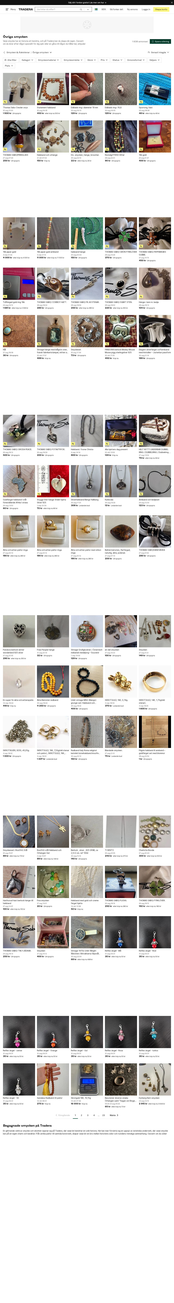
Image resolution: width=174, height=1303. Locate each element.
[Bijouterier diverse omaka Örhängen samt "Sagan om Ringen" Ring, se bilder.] (121, 1079)
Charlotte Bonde (146, 850)
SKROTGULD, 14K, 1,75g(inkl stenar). (152, 701)
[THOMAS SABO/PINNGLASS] (19, 136)
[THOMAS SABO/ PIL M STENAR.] (87, 284)
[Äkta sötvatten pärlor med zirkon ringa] (87, 531)
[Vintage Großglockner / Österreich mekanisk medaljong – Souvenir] (87, 631)
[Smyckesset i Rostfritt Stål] (19, 832)
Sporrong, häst (146, 107)
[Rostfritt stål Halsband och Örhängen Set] (53, 832)
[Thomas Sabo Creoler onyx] (19, 89)
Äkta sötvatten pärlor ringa (15, 550)
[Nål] (19, 331)
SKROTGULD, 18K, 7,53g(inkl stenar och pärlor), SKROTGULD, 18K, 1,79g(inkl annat (53, 752)
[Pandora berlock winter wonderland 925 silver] (19, 631)
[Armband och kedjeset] (155, 481)
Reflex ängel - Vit (11, 1098)
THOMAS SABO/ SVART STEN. (118, 302)
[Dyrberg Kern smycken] (155, 1079)
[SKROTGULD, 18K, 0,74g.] (121, 681)
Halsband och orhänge (47, 155)
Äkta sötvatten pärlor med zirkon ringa (86, 551)
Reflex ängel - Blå (113, 951)
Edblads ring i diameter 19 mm (84, 107)
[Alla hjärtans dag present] (121, 431)
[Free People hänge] (53, 631)
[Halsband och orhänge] (53, 136)
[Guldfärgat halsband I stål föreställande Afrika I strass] (19, 481)
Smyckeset (76, 349)
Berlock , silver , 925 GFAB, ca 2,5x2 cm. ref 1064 (84, 851)
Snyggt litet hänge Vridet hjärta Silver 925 (51, 501)
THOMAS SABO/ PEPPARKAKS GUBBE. (152, 253)
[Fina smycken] (53, 882)
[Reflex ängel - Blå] (121, 932)
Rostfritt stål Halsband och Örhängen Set (49, 851)
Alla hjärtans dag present (116, 449)
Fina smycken (43, 900)
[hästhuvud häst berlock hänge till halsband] (19, 882)
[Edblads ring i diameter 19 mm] (87, 89)
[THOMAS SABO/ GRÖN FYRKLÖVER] (121, 233)
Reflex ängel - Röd (147, 951)
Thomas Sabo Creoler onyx (15, 107)
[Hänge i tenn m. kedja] (155, 284)
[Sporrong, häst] (155, 89)
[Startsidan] (26, 9)
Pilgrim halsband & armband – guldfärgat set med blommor (152, 751)
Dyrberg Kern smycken (149, 1098)
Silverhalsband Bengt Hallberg (84, 499)
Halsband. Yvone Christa (82, 449)
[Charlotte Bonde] (155, 832)
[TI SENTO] (121, 832)
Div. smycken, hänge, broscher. (85, 155)
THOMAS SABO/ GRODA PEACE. (17, 449)
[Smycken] (155, 631)
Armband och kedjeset (149, 499)
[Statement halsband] (53, 89)
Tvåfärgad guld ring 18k (14, 302)
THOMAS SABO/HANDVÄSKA (152, 550)
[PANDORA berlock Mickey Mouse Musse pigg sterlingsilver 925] (121, 331)
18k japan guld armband (47, 252)
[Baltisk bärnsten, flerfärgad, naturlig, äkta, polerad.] (121, 531)
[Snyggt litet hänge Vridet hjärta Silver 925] (53, 481)
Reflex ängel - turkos (148, 1050)
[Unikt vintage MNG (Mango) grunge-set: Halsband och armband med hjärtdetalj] (87, 681)
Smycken (143, 650)
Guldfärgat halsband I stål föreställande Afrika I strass (15, 501)
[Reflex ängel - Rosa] (121, 1032)
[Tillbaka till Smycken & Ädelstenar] (4, 52)
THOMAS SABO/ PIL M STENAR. (85, 302)
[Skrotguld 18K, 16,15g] (87, 1079)
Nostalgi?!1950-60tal (114, 155)
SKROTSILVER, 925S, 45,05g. (16, 750)
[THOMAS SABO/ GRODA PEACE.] (19, 431)
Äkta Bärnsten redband (47, 700)
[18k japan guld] (19, 233)
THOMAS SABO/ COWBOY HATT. (52, 302)
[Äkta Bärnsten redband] (53, 681)
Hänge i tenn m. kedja (149, 302)
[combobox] (59, 9)
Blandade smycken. (113, 750)
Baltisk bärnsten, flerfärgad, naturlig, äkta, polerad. (117, 551)
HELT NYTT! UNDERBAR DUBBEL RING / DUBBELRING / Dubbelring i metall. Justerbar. (154, 451)
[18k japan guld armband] (53, 233)
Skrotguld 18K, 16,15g (81, 1098)
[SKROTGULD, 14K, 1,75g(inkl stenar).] (155, 681)
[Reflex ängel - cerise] (19, 1032)
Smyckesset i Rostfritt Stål (15, 850)
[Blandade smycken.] (121, 732)
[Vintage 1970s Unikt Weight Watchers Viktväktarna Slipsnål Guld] (87, 932)
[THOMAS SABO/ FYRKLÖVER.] (155, 882)
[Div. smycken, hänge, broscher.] (87, 136)
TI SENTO (109, 850)
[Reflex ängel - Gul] (87, 1032)
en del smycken (112, 650)
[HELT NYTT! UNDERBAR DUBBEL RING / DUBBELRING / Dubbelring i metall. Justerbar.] (155, 431)
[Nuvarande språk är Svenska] (96, 9)
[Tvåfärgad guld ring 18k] (19, 284)
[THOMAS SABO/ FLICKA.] (121, 882)
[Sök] (81, 9)
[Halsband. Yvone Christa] (87, 431)
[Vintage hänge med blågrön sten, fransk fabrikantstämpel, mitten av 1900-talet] (53, 331)
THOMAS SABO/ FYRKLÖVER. (152, 900)
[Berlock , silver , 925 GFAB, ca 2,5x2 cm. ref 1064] (87, 832)
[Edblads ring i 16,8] (121, 89)
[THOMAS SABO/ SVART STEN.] (121, 284)
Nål (4, 349)
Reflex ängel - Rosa (114, 1050)
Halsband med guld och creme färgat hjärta (85, 901)
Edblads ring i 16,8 (113, 107)
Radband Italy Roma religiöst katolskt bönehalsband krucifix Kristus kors (85, 752)
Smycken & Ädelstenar (18, 52)
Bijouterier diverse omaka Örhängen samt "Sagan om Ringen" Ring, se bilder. (121, 1099)
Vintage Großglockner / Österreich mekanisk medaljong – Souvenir (86, 651)
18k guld (143, 155)
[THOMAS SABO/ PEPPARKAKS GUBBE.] (155, 233)
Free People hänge (46, 650)
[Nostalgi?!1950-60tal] (121, 136)
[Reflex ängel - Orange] (53, 1032)
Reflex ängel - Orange (47, 1050)
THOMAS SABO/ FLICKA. (116, 900)
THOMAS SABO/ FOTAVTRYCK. (51, 449)
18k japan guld (9, 252)
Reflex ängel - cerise (12, 1050)
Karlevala (109, 499)
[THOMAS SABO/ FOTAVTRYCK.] (53, 431)
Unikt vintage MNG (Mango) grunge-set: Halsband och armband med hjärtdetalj (83, 701)
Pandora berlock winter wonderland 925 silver (13, 651)
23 (103, 1115)
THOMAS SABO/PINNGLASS (15, 155)
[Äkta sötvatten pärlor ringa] (19, 531)
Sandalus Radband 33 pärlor (49, 1098)
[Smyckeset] (87, 331)
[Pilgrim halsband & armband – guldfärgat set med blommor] (155, 732)
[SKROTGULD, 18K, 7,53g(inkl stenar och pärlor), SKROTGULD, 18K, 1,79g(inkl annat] (53, 732)
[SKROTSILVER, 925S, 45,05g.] (19, 732)
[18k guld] (155, 136)
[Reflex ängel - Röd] (155, 932)
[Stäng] (172, 2)
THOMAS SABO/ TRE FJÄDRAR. (17, 951)
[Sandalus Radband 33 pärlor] (53, 1079)
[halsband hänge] (87, 233)
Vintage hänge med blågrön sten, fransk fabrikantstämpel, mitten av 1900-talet (52, 351)
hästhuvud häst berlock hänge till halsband (18, 901)
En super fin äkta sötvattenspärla (18, 700)
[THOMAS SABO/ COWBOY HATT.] (53, 284)
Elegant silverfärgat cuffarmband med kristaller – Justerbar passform (155, 351)
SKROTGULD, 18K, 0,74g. (116, 700)
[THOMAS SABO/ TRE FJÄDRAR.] (19, 932)
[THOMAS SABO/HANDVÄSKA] (155, 531)
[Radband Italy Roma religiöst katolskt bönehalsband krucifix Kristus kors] (87, 732)
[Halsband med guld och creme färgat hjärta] (87, 882)
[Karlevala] (121, 481)
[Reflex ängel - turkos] (155, 1032)
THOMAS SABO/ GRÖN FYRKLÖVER (121, 252)
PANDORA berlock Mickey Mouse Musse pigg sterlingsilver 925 (120, 351)
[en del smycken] (121, 631)
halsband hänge (78, 252)
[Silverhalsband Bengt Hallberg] (87, 481)
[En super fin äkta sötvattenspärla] (19, 681)
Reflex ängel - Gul (79, 1050)
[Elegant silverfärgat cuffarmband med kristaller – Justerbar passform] (155, 331)
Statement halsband (46, 107)
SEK (104, 9)
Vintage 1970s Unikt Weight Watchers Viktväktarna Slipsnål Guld (85, 952)
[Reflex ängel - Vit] (19, 1079)
